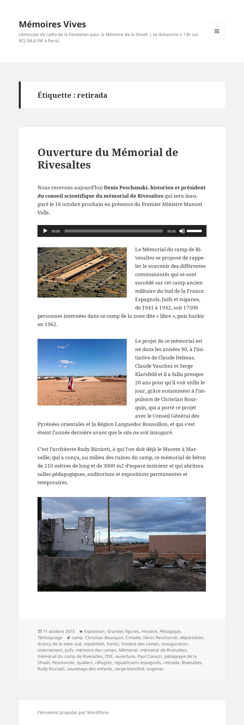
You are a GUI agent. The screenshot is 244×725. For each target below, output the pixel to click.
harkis (113, 644)
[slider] (195, 230)
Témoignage (49, 637)
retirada (171, 662)
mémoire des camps (96, 650)
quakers (85, 662)
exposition (94, 644)
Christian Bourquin (104, 637)
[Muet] (182, 231)
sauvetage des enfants (89, 668)
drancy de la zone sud (59, 644)
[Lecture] (45, 231)
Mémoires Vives (52, 24)
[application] (122, 231)
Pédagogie (170, 631)
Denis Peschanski (160, 637)
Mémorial (128, 650)
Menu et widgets (217, 39)
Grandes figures (123, 631)
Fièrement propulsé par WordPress (73, 712)
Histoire (149, 631)
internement (49, 650)
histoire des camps (140, 644)
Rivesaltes (192, 662)
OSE (109, 656)
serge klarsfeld (129, 668)
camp (77, 637)
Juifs (69, 650)
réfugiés (103, 662)
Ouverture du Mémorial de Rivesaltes (107, 158)
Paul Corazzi (149, 656)
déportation (192, 637)
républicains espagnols (137, 662)
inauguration (175, 644)
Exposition (94, 631)
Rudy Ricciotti (51, 668)
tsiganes (155, 668)
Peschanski (63, 662)
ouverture (125, 656)
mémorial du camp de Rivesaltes (70, 656)
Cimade (133, 637)
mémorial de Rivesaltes (163, 650)
